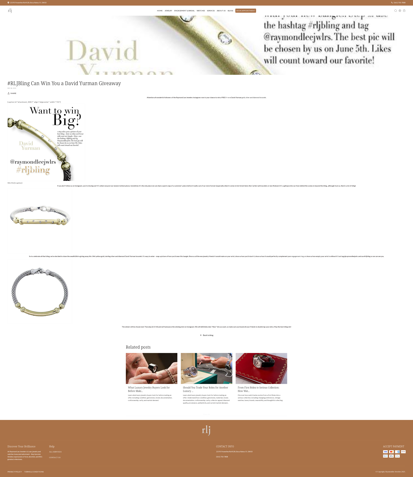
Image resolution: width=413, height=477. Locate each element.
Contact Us (54, 457)
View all (206, 414)
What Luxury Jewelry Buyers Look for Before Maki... (149, 389)
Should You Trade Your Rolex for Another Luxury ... (205, 389)
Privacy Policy (15, 472)
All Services (55, 452)
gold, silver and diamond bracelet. (254, 97)
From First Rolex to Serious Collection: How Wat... (258, 389)
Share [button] (13, 93)
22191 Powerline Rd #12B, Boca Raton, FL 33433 (28, 3)
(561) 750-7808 (399, 3)
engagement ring (297, 256)
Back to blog (208, 335)
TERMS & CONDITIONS (34, 472)
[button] (395, 10)
